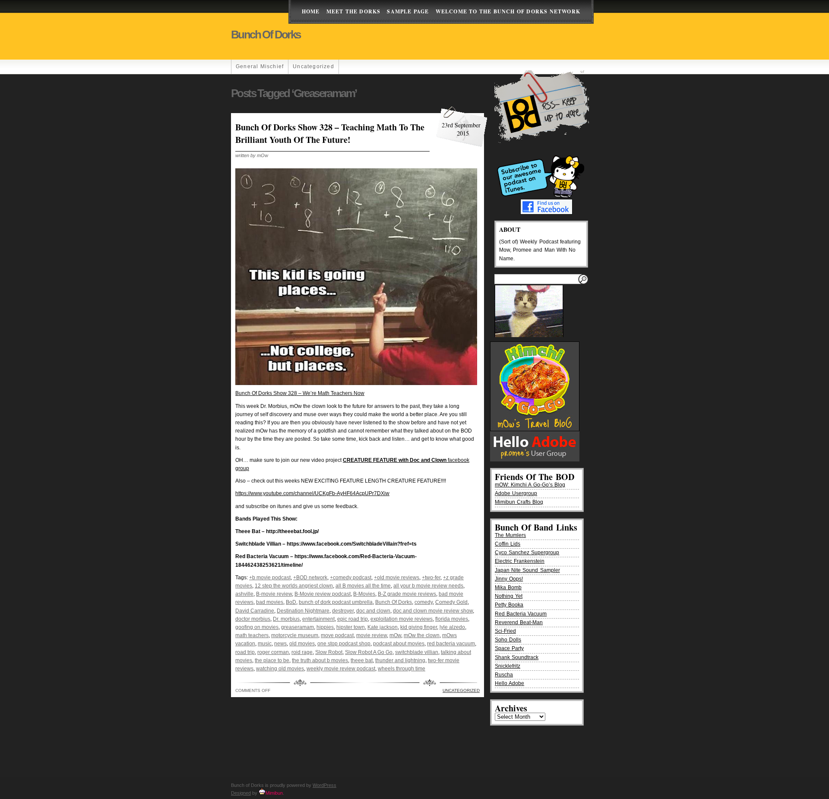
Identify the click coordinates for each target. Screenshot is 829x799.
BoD (291, 602)
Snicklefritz (507, 666)
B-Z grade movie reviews (407, 594)
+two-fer (431, 578)
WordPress (324, 785)
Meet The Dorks (353, 11)
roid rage (302, 652)
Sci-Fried (505, 631)
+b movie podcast (270, 578)
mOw (395, 635)
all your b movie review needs (428, 586)
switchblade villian (416, 652)
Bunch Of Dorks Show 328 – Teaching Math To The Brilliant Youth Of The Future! (329, 133)
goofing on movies (256, 627)
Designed (241, 793)
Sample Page (408, 11)
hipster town (350, 627)
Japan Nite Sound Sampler (527, 570)
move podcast (337, 635)
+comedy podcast (350, 578)
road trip (245, 652)
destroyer (343, 611)
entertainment (318, 619)
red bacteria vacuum (451, 644)
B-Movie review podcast (322, 594)
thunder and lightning (400, 660)
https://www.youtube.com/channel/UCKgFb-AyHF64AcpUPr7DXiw (312, 493)
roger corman (273, 652)
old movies (302, 644)
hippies (325, 627)
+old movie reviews (396, 578)
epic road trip (352, 619)
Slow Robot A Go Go (368, 652)
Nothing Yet (508, 596)
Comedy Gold (451, 602)
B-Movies (364, 594)
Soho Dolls (508, 640)
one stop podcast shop (343, 644)
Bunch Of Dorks (393, 602)
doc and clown (373, 611)
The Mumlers (510, 535)
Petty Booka (509, 605)
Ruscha (504, 675)
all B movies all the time (363, 586)
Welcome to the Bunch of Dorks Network (508, 11)
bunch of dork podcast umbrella (336, 602)
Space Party (509, 648)
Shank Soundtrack (516, 657)
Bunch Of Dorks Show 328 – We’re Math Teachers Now (299, 393)
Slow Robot (328, 652)
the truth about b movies (320, 660)
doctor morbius (252, 619)
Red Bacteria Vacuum (521, 614)
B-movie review (274, 594)
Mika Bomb (508, 587)
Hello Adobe (509, 683)
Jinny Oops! (509, 579)
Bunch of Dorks (266, 34)
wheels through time (401, 669)
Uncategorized (313, 66)
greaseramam (297, 627)
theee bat (362, 660)
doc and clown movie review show (433, 611)
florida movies (451, 619)
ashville (244, 594)
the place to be (272, 660)
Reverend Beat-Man (519, 622)
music (265, 644)
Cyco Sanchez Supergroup (527, 553)
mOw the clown (422, 635)
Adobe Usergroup (516, 493)
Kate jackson (382, 627)
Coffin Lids (507, 544)
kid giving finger (418, 627)
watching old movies (280, 669)
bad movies (269, 602)
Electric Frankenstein (519, 561)
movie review (371, 635)
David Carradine (254, 611)
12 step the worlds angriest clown (294, 586)
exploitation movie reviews (401, 619)
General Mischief (260, 66)
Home (311, 11)
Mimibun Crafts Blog (519, 502)
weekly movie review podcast (341, 669)
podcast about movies (398, 644)
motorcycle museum (294, 635)
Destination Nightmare (303, 611)
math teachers (252, 635)
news (280, 644)
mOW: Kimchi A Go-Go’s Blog (530, 485)
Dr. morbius (286, 619)
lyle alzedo (452, 627)
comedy (423, 602)
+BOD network (310, 578)
